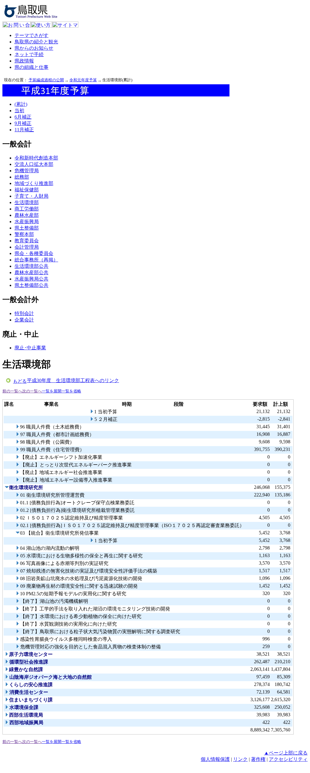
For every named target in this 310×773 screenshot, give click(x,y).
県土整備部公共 (31, 285)
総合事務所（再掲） (36, 259)
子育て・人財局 (31, 196)
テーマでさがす (31, 35)
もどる (20, 381)
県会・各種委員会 (34, 253)
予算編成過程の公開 (46, 80)
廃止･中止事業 (30, 347)
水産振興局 (27, 221)
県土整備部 (27, 227)
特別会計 (24, 313)
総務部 (22, 177)
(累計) (21, 104)
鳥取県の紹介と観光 (36, 41)
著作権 (258, 759)
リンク (240, 759)
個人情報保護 (215, 759)
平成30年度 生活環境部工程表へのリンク (73, 380)
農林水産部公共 (31, 272)
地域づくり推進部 (34, 183)
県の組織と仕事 (31, 67)
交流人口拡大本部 (34, 164)
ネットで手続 (29, 54)
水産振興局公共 (31, 278)
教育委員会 (27, 240)
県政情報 (24, 60)
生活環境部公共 (31, 266)
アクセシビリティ (288, 759)
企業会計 (24, 319)
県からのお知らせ (34, 48)
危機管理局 (27, 170)
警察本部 (24, 234)
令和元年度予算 (83, 80)
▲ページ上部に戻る (286, 752)
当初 (19, 110)
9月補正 (23, 123)
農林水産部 (27, 215)
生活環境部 (27, 202)
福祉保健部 (27, 189)
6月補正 (23, 116)
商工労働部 (27, 208)
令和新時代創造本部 (36, 157)
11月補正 (24, 129)
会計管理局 (27, 247)
